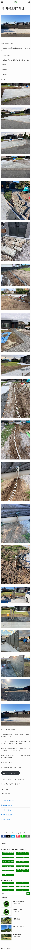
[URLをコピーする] (27, 836)
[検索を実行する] (28, 893)
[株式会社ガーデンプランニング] (15, 2)
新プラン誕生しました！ (8, 815)
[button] (3, 836)
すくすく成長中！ (6, 810)
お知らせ (5, 789)
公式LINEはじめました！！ (8, 800)
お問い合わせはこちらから (10, 773)
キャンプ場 (6, 793)
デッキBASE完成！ (6, 820)
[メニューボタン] (2, 2)
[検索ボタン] (29, 2)
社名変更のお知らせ (6, 805)
